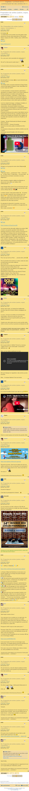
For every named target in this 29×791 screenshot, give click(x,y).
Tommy (5, 298)
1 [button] (14, 19)
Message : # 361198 (6, 747)
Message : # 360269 (6, 54)
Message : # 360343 (6, 163)
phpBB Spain (16, 789)
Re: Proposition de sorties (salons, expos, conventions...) (12, 27)
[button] (13, 19)
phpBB (11, 788)
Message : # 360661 (6, 486)
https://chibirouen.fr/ (6, 44)
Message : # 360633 (6, 422)
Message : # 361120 (6, 562)
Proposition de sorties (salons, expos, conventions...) (14, 14)
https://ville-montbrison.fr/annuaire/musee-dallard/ (13, 568)
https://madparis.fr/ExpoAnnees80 (9, 225)
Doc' (5, 603)
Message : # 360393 (6, 218)
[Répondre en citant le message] (25, 23)
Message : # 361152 (6, 681)
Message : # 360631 (6, 388)
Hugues (5, 415)
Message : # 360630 (6, 341)
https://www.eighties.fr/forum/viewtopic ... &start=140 (13, 736)
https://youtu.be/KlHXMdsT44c (8, 638)
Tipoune (5, 47)
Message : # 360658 (6, 445)
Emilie (2, 22)
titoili (5, 247)
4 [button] (19, 19)
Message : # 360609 (6, 254)
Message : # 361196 (6, 729)
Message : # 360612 (6, 305)
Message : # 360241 (6, 29)
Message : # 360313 (6, 76)
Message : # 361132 (6, 664)
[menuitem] (4, 7)
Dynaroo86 (6, 496)
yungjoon (6, 334)
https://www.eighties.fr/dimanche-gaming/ (11, 461)
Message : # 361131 (6, 611)
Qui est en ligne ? (4, 781)
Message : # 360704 (6, 503)
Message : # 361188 (6, 703)
